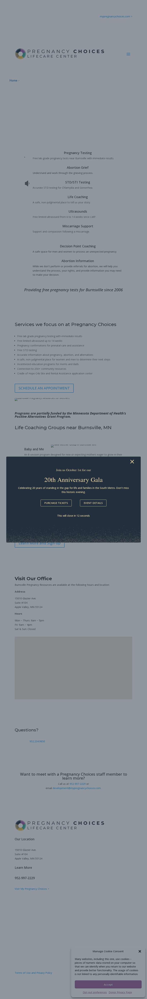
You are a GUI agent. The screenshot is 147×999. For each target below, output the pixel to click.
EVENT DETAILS (93, 503)
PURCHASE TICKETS (56, 503)
